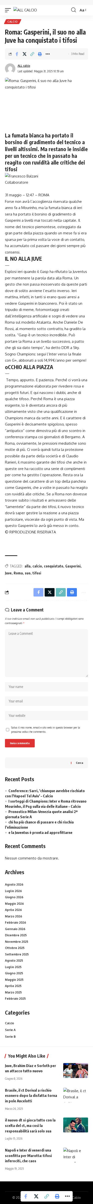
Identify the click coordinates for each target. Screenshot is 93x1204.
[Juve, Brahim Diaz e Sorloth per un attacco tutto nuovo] (75, 1070)
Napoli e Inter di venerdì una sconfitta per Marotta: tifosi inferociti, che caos (28, 1155)
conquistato (53, 566)
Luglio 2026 (13, 891)
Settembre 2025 (17, 954)
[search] (73, 10)
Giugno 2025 (14, 973)
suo (28, 573)
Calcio (12, 21)
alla (28, 566)
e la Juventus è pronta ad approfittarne (40, 832)
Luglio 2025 (13, 967)
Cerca (79, 762)
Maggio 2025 (14, 980)
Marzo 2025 (13, 992)
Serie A (10, 1030)
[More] (47, 54)
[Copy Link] (32, 54)
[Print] (39, 54)
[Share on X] (24, 54)
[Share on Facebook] (16, 54)
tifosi (36, 573)
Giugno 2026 (14, 897)
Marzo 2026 (13, 916)
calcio (37, 566)
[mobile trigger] (9, 10)
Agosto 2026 (14, 884)
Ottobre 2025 (15, 948)
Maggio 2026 (14, 903)
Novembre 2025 (16, 942)
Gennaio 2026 (15, 929)
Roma (18, 573)
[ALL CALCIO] (25, 10)
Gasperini (73, 566)
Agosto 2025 (14, 960)
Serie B (10, 1036)
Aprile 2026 (13, 910)
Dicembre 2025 (16, 935)
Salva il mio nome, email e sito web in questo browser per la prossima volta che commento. (45, 729)
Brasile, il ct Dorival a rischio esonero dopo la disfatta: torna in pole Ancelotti (31, 1095)
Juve (8, 573)
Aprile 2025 (13, 986)
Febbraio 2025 (15, 998)
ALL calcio (24, 66)
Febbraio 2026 (15, 922)
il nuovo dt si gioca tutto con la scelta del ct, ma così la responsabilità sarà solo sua (30, 1125)
